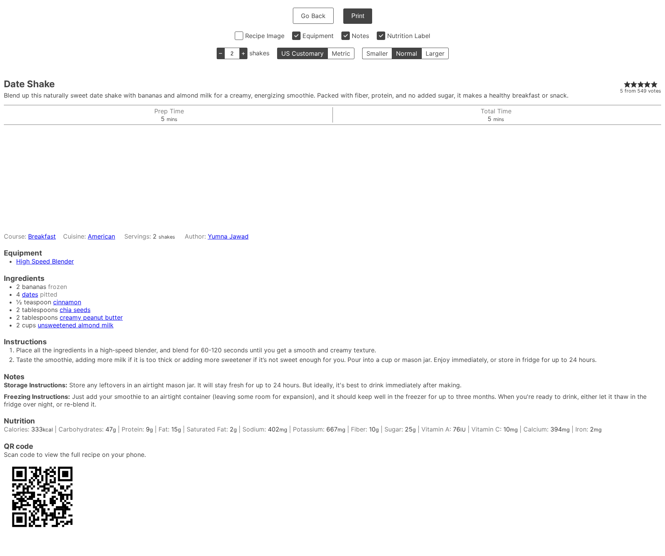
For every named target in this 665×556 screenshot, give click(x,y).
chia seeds (75, 310)
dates (30, 294)
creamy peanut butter (91, 317)
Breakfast (42, 236)
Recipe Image (264, 36)
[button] (627, 84)
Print (357, 16)
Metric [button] (341, 53)
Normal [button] (406, 53)
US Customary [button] (302, 53)
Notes (360, 36)
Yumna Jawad (228, 236)
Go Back (313, 16)
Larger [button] (435, 53)
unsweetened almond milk (76, 325)
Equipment (318, 36)
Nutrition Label (408, 36)
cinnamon (67, 302)
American (101, 236)
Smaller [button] (377, 53)
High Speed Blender (45, 261)
